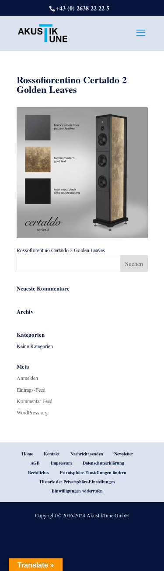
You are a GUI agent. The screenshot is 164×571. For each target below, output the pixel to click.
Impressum (61, 463)
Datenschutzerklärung (103, 463)
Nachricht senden (86, 454)
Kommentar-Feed (34, 400)
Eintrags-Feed (31, 389)
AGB (35, 463)
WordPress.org (32, 412)
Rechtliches (38, 472)
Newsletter (123, 454)
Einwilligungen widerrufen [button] (77, 491)
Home (27, 454)
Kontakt (51, 454)
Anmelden (27, 377)
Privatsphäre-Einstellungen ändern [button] (93, 472)
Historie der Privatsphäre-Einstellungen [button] (77, 482)
